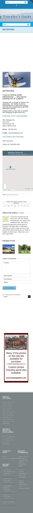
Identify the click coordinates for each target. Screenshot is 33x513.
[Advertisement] (16, 50)
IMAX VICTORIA (9, 502)
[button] (4, 249)
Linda (21, 213)
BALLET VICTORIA (7, 496)
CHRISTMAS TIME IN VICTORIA (8, 487)
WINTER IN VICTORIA (7, 479)
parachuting (9, 194)
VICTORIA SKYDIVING (13, 137)
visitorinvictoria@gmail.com (11, 458)
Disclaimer (6, 443)
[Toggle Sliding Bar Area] (31, 1)
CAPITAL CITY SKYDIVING (15, 116)
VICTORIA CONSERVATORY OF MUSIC (9, 471)
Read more (6, 423)
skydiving (15, 194)
